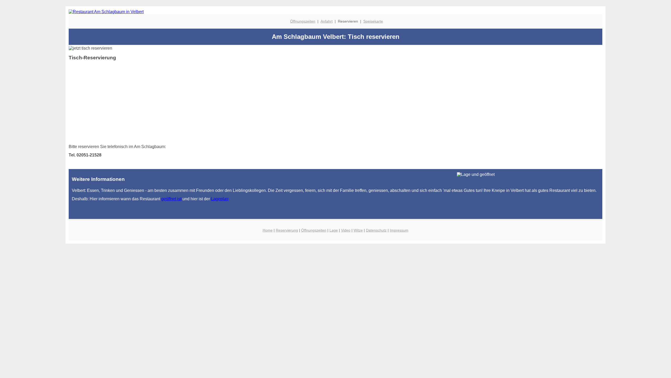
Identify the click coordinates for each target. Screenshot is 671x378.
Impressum (399, 230)
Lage (333, 230)
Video (345, 230)
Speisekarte (373, 21)
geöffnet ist (171, 199)
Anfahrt (327, 21)
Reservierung (287, 230)
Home (268, 230)
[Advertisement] (226, 101)
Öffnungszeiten (302, 21)
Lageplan (220, 199)
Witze (358, 230)
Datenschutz (376, 230)
